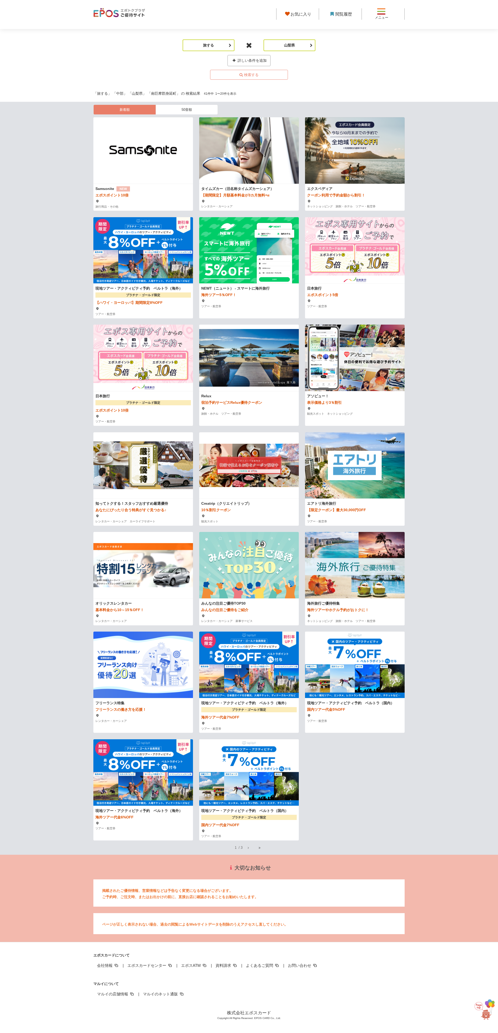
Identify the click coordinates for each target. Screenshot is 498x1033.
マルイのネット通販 (161, 994)
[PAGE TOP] (483, 1007)
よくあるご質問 (260, 965)
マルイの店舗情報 (113, 994)
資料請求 (224, 965)
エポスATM (191, 965)
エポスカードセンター (147, 965)
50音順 (187, 110)
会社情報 (105, 965)
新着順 (125, 110)
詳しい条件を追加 (252, 60)
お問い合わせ (300, 965)
